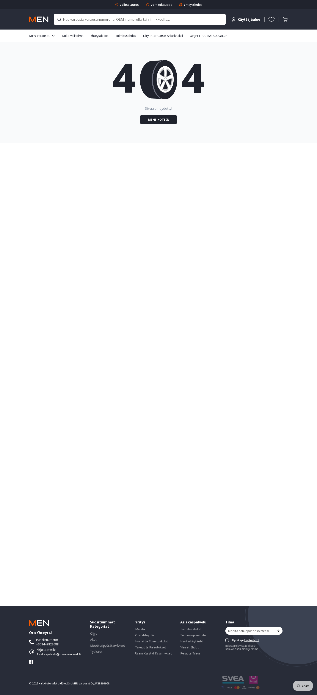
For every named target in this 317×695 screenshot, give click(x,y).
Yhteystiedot (193, 5)
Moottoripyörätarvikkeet (107, 645)
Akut (93, 639)
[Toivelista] (271, 19)
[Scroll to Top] (309, 671)
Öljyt (93, 633)
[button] (285, 19)
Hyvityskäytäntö (191, 641)
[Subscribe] (277, 631)
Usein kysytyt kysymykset (153, 653)
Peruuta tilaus (190, 653)
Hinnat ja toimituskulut (151, 641)
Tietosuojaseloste (193, 635)
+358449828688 (47, 644)
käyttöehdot (251, 640)
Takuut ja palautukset (150, 647)
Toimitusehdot (190, 629)
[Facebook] (31, 662)
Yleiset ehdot (189, 647)
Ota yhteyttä (144, 635)
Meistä (140, 629)
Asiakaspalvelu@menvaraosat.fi (58, 654)
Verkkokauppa (162, 5)
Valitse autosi (129, 5)
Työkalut (96, 652)
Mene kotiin (158, 119)
